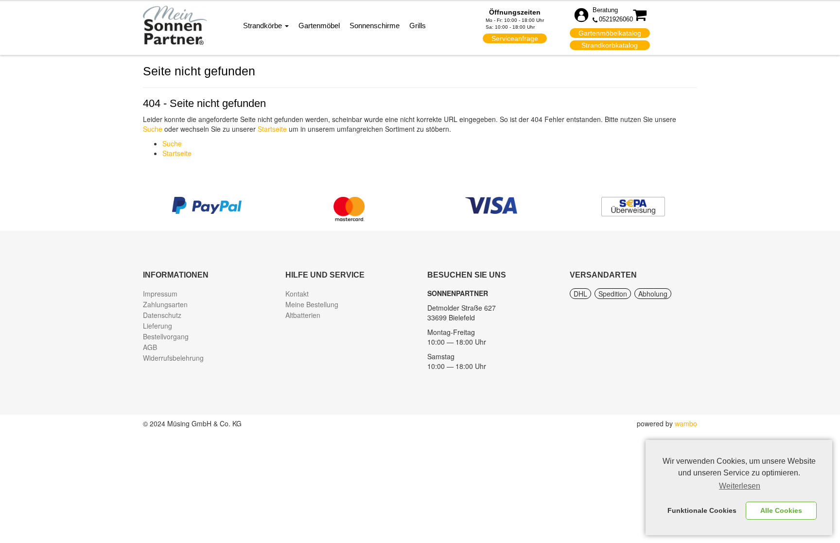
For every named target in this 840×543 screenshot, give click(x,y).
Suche (152, 129)
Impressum (160, 293)
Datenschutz (162, 315)
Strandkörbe (263, 25)
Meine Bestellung (311, 304)
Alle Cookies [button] (781, 510)
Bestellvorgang (166, 336)
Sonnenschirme (375, 25)
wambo (686, 423)
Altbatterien (302, 315)
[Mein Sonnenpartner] (175, 25)
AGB (150, 347)
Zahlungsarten (165, 304)
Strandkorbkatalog (609, 45)
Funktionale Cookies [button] (701, 510)
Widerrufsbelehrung (173, 358)
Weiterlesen (739, 486)
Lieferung (157, 326)
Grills (417, 25)
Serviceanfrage (514, 38)
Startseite (272, 129)
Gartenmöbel (319, 25)
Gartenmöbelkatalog (609, 33)
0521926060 (616, 19)
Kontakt (297, 293)
